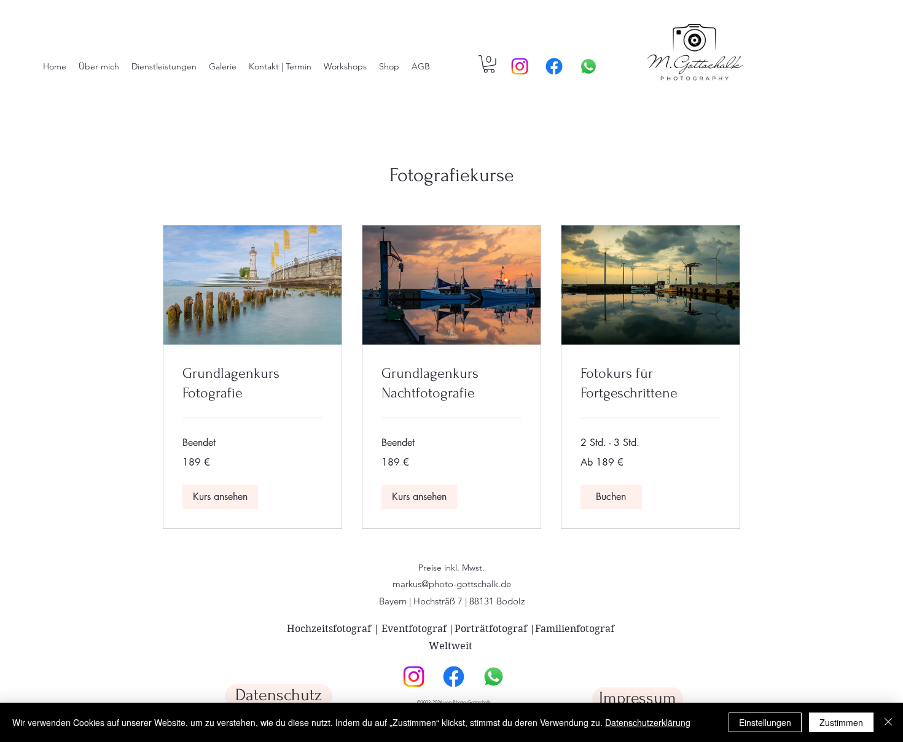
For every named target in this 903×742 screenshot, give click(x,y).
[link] (252, 383)
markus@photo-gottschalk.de (452, 584)
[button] (489, 64)
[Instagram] (520, 66)
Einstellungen (765, 722)
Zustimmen (841, 722)
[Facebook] (554, 66)
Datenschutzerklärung (647, 722)
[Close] (888, 722)
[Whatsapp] (588, 66)
